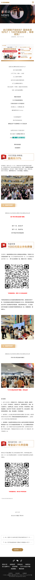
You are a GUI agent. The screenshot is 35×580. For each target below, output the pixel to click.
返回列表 (16, 549)
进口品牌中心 (6, 566)
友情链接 (25, 573)
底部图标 (13, 569)
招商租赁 (12, 564)
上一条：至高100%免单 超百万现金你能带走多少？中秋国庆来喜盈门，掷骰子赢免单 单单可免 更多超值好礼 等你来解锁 (18, 537)
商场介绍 (4, 564)
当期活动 (27, 564)
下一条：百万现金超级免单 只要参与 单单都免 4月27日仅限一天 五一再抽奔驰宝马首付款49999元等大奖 (18, 542)
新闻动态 (20, 564)
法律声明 (10, 573)
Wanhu (24, 576)
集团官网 (21, 569)
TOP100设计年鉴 (25, 566)
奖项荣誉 (14, 566)
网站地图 (17, 573)
